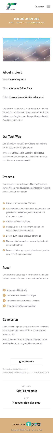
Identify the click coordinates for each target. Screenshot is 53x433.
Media (15, 369)
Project (20, 23)
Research (22, 369)
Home (11, 23)
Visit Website (27, 361)
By (17, 372)
